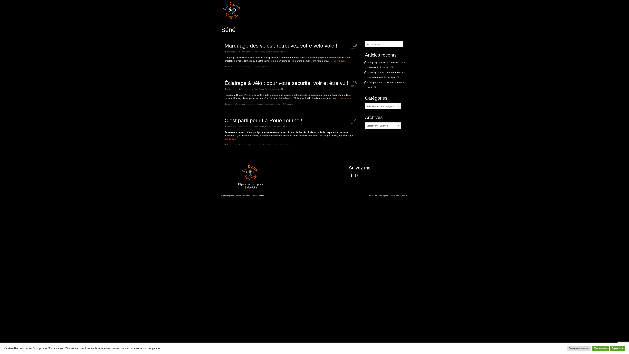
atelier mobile (243, 145)
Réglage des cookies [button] (579, 348)
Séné (260, 67)
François (232, 52)
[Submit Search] (367, 44)
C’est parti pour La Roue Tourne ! (384, 82)
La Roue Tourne (257, 52)
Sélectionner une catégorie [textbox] (380, 106)
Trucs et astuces (272, 52)
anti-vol (229, 67)
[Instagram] (356, 175)
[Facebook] (351, 175)
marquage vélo (251, 67)
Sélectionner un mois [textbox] (377, 125)
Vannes (266, 67)
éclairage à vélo (232, 104)
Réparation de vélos (260, 104)
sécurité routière (275, 104)
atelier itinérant (231, 145)
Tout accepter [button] (600, 348)
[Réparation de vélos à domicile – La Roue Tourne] (250, 10)
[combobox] (383, 106)
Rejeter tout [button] (617, 348)
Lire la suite (340, 60)
